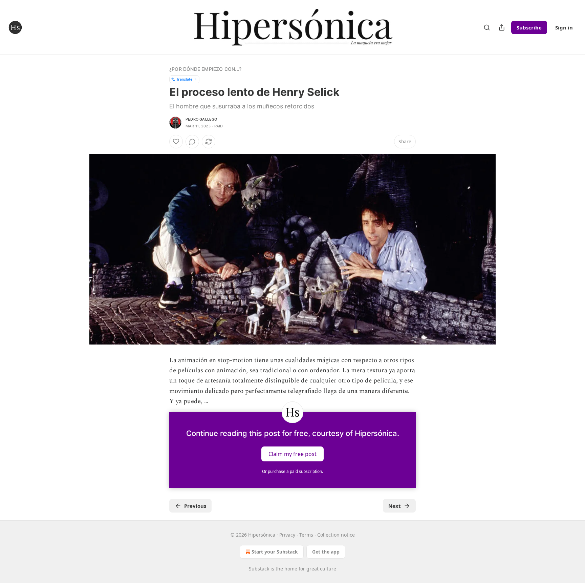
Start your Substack (275, 551)
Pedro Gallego (201, 119)
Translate (184, 79)
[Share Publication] (501, 27)
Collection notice (336, 535)
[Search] (487, 27)
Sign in (564, 27)
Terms (306, 535)
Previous (195, 505)
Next (394, 505)
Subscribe (529, 27)
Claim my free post (292, 453)
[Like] (176, 141)
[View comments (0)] (192, 141)
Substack (259, 568)
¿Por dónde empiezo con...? (205, 69)
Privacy (287, 535)
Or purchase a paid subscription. (292, 471)
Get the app (326, 551)
